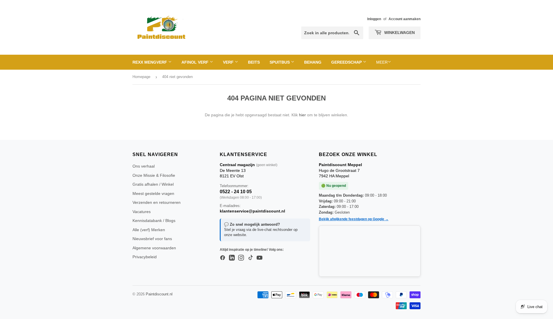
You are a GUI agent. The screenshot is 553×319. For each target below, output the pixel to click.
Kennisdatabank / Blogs (153, 220)
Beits (254, 62)
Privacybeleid (144, 257)
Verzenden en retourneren (156, 202)
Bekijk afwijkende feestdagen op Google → (354, 219)
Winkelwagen (399, 32)
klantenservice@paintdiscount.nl (252, 211)
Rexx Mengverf (150, 62)
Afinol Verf (195, 62)
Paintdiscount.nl (159, 294)
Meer (382, 62)
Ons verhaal (143, 166)
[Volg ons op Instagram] (241, 258)
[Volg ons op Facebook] (223, 258)
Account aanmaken (405, 19)
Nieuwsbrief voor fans (152, 238)
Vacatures (141, 211)
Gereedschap (347, 62)
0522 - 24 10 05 (236, 191)
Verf (229, 62)
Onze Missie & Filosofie (153, 175)
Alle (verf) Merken (148, 229)
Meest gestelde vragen (153, 193)
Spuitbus (280, 62)
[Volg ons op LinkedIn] (232, 258)
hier (302, 115)
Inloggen (374, 19)
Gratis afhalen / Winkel (153, 184)
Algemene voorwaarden (154, 248)
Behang (312, 62)
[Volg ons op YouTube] (259, 258)
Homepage (141, 77)
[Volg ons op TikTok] (250, 258)
